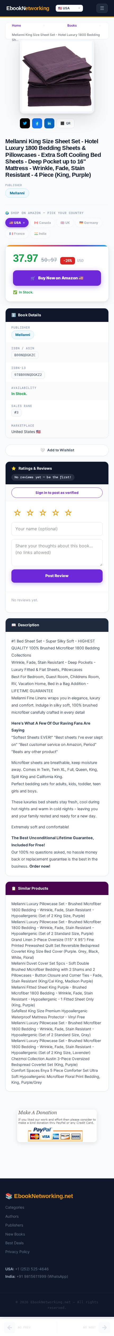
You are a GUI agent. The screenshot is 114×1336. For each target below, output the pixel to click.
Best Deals (14, 1243)
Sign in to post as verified (57, 492)
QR (65, 123)
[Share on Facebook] (37, 123)
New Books (15, 1234)
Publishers (14, 1225)
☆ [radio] (17, 513)
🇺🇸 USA (15, 223)
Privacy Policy (17, 1251)
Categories (14, 1207)
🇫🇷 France (17, 234)
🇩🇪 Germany (88, 223)
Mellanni (17, 193)
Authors (12, 1216)
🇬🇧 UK (65, 223)
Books (72, 25)
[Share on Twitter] (25, 123)
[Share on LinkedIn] (49, 123)
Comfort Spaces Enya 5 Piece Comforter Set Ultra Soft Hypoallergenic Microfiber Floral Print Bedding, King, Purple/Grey (55, 1076)
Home (16, 25)
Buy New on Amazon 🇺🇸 (57, 278)
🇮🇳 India (40, 234)
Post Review (57, 575)
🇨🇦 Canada (42, 223)
